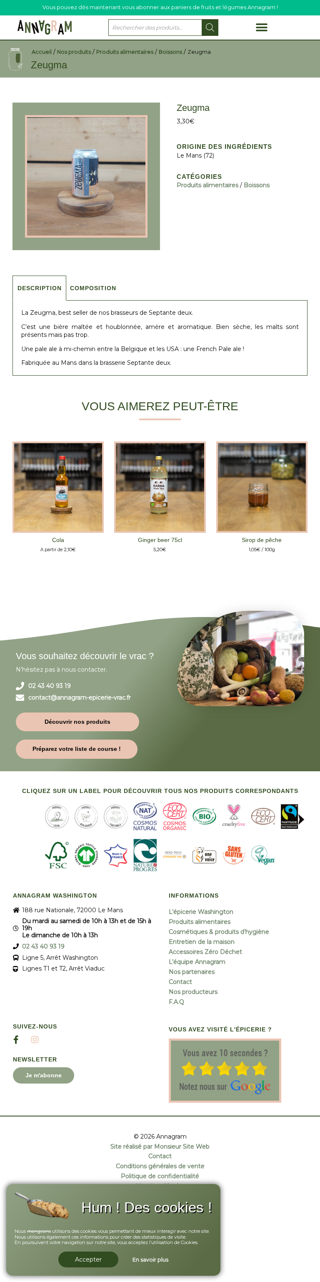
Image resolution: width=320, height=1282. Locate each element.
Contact (180, 982)
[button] (261, 27)
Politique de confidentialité (160, 1176)
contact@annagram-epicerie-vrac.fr (79, 697)
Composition (93, 288)
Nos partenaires (192, 972)
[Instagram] (35, 1039)
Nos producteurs (193, 992)
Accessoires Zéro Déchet (205, 952)
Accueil (42, 52)
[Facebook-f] (16, 1039)
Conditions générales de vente (160, 1166)
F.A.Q (176, 1002)
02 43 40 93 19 (49, 686)
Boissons (170, 52)
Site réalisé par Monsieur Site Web (160, 1146)
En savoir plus (150, 1260)
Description (40, 288)
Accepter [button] (88, 1259)
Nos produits (74, 52)
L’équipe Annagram (197, 962)
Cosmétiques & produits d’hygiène (219, 932)
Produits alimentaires (124, 52)
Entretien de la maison (202, 942)
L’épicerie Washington (201, 912)
